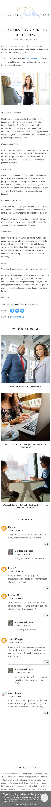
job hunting (17, 317)
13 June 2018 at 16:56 (15, 598)
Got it (33, 805)
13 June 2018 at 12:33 (15, 530)
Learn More (22, 805)
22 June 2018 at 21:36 (22, 673)
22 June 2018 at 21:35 (22, 625)
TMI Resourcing (32, 59)
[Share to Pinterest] (22, 311)
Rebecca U (13, 595)
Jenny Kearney (16, 693)
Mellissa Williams (24, 551)
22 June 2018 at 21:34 (22, 554)
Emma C (12, 568)
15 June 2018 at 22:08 (15, 643)
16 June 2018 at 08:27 (15, 696)
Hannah (12, 527)
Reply (46, 544)
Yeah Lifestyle (15, 639)
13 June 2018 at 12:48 (15, 571)
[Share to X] (17, 311)
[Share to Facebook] (12, 311)
